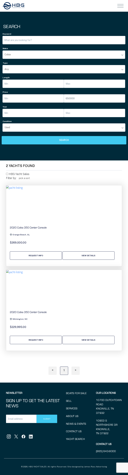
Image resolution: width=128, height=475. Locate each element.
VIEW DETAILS (88, 255)
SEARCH (64, 140)
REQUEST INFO (36, 255)
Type (5, 63)
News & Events (76, 423)
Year (5, 107)
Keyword (7, 34)
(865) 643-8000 (106, 451)
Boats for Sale (76, 393)
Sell (69, 400)
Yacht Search (75, 439)
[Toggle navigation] (120, 6)
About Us (72, 416)
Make (5, 48)
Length (6, 77)
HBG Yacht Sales (18, 174)
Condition (7, 121)
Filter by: (11, 178)
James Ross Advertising (95, 466)
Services (72, 408)
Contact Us (74, 431)
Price (5, 92)
